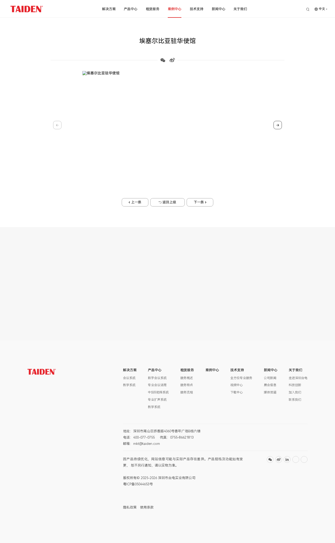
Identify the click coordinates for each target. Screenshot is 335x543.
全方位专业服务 (241, 378)
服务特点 (186, 385)
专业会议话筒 (157, 385)
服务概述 (186, 378)
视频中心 (236, 385)
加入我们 (295, 392)
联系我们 (295, 400)
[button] (151, 162)
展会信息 (270, 385)
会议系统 (129, 378)
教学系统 (129, 385)
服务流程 (186, 392)
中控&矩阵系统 (158, 392)
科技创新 (295, 385)
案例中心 (174, 9)
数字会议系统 (157, 378)
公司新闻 (270, 378)
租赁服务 (152, 9)
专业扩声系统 (157, 400)
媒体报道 (270, 392)
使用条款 (147, 507)
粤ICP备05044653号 (138, 484)
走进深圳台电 (298, 378)
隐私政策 (130, 507)
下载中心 (236, 392)
